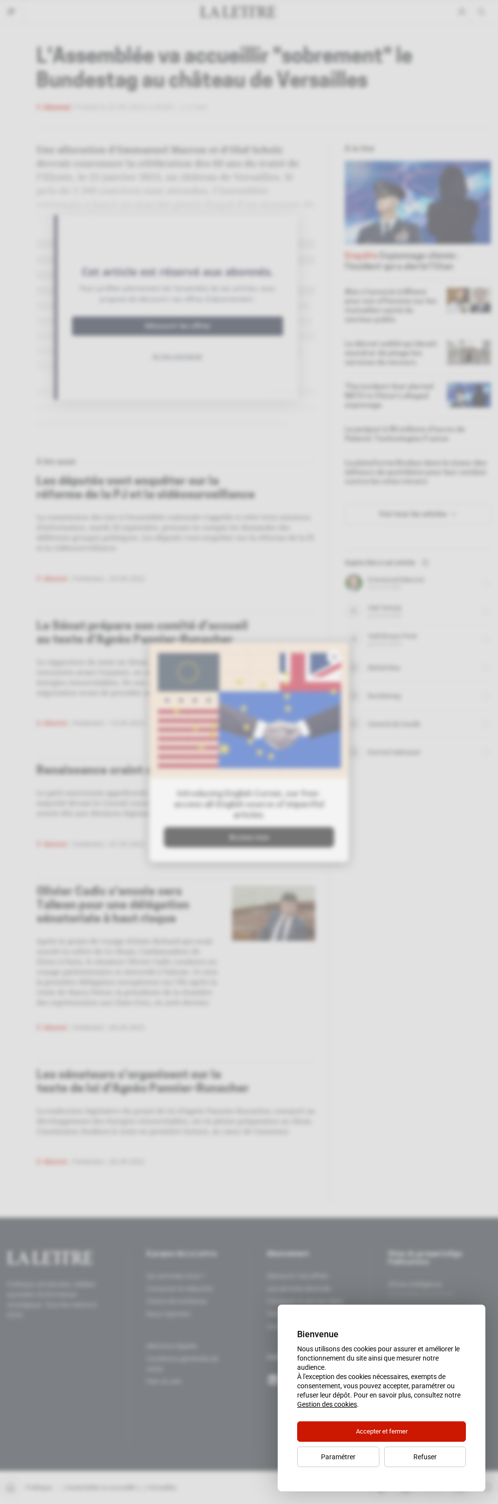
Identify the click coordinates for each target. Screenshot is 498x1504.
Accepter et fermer (382, 1431)
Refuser (425, 1457)
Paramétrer (338, 1457)
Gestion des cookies (327, 1404)
